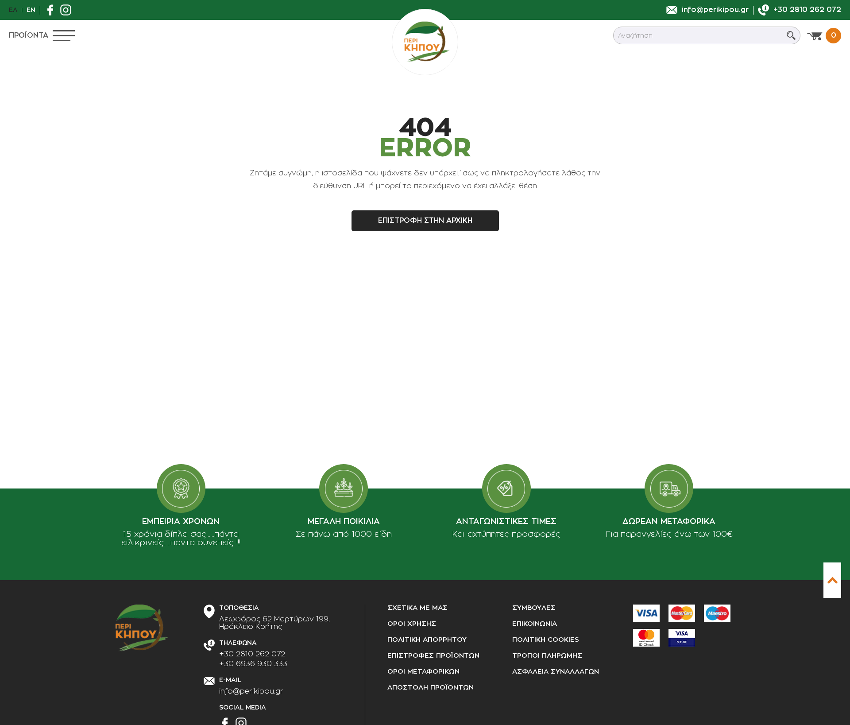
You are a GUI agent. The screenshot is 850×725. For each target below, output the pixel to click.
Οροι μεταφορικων (423, 671)
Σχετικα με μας (417, 608)
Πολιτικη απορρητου (427, 639)
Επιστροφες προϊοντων (433, 655)
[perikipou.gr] (425, 42)
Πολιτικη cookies (545, 639)
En (31, 10)
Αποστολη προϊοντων (430, 687)
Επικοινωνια (534, 623)
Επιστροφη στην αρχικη (425, 220)
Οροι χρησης (411, 623)
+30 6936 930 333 (253, 663)
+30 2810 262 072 (252, 654)
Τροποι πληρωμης (547, 655)
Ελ (13, 10)
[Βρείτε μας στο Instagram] (68, 10)
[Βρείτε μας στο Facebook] (52, 10)
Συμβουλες (534, 608)
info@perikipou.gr (251, 691)
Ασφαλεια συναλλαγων (555, 671)
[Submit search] (791, 35)
